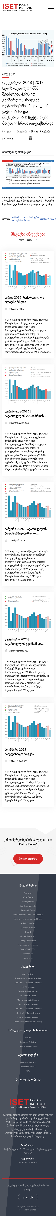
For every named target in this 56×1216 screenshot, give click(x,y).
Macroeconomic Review (28, 1000)
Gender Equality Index (28, 991)
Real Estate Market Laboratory (28, 1021)
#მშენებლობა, (47, 219)
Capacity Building (28, 1042)
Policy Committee (28, 940)
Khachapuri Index (28, 995)
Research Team (28, 910)
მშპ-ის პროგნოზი (40, 131)
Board (28, 932)
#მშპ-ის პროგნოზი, (17, 219)
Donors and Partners (28, 945)
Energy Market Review (28, 1017)
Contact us (28, 958)
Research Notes (28, 1066)
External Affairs (28, 927)
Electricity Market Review (28, 1013)
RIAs (28, 1071)
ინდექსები (21, 131)
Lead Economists (28, 906)
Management (28, 901)
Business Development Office (28, 919)
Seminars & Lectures (28, 1046)
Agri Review (28, 974)
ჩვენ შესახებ (28, 885)
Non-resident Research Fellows (28, 914)
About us (28, 893)
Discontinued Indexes (28, 1004)
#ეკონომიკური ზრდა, (31, 219)
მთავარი (7, 131)
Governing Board (28, 936)
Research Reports (28, 1062)
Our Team (28, 897)
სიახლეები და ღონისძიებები (28, 1030)
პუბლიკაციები (28, 1055)
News (28, 1037)
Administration (28, 923)
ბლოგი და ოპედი (28, 1079)
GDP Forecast (28, 987)
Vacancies (28, 953)
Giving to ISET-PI (28, 949)
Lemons (33, 1209)
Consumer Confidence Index (28, 982)
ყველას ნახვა (25, 239)
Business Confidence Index (28, 978)
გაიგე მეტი (28, 1197)
